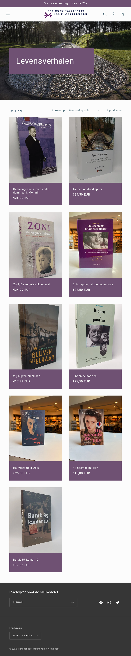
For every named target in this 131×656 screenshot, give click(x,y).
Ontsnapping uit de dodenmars (93, 284)
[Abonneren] (73, 602)
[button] (8, 14)
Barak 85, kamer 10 (26, 559)
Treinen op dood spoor (87, 189)
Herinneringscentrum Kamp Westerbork (38, 649)
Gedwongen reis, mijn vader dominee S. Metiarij (31, 191)
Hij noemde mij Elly (85, 467)
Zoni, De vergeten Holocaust (31, 284)
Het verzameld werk (26, 467)
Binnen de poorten (85, 376)
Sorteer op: (59, 110)
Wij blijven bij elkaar (26, 376)
